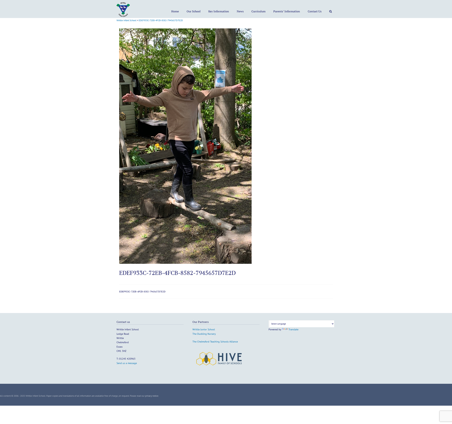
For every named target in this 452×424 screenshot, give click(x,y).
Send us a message (127, 363)
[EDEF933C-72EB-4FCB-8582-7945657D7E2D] (185, 262)
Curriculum (258, 11)
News (240, 11)
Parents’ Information (286, 11)
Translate (293, 329)
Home (175, 11)
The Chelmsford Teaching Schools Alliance (215, 341)
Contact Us (315, 11)
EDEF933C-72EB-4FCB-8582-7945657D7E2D (142, 291)
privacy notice (151, 395)
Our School (194, 11)
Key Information (218, 11)
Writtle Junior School (203, 329)
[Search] (330, 11)
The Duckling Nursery (204, 333)
